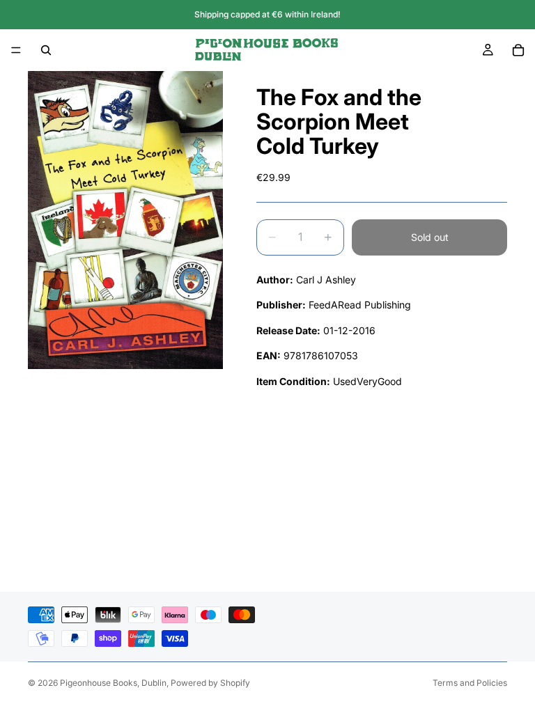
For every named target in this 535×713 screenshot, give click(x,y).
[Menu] (16, 50)
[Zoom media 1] (125, 220)
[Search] (46, 50)
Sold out (430, 237)
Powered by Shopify (210, 682)
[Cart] (518, 50)
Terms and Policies (470, 682)
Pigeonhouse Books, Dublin (113, 682)
